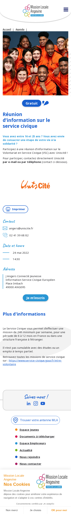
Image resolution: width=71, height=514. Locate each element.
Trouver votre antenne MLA (39, 420)
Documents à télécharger (37, 436)
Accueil (7, 29)
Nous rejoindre (30, 457)
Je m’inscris (35, 298)
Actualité (26, 450)
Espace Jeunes (29, 429)
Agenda (20, 29)
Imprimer (18, 209)
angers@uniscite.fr (21, 228)
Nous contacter (30, 463)
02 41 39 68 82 (19, 235)
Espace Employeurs (33, 443)
